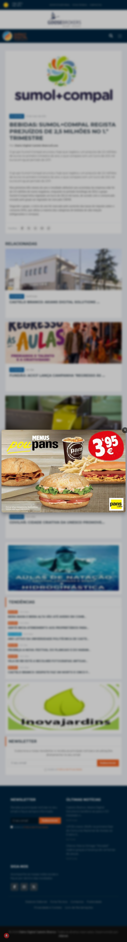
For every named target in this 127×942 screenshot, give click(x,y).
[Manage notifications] (6, 935)
